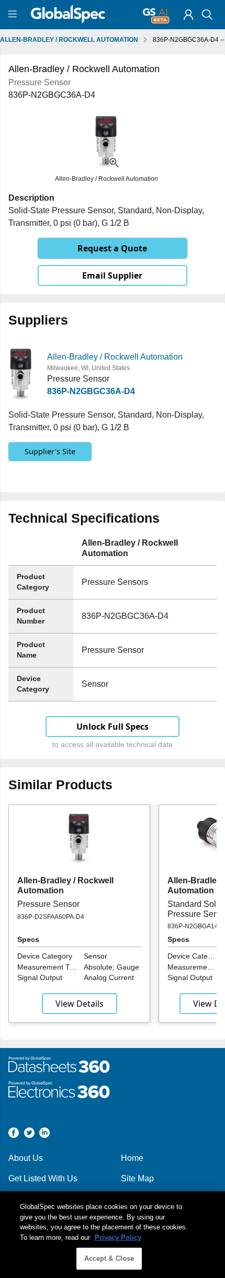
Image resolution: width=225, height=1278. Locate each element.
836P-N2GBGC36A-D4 (91, 391)
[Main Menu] (14, 14)
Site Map (137, 1178)
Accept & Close (109, 1258)
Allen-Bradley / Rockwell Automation (115, 356)
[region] (112, 1234)
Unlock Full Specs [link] (112, 726)
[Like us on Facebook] (13, 1134)
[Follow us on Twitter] (29, 1134)
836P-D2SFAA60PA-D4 (50, 916)
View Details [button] (79, 1003)
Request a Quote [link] (112, 248)
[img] (188, 14)
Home (132, 1158)
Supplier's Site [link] (50, 451)
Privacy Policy (118, 1237)
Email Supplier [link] (112, 275)
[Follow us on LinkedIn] (44, 1134)
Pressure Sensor (48, 904)
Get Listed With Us (42, 1178)
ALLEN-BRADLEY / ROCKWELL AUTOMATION (69, 39)
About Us (25, 1158)
